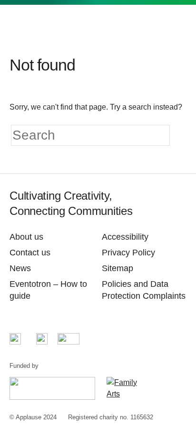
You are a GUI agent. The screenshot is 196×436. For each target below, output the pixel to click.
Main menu (178, 24)
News (20, 268)
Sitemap (117, 268)
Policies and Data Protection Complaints (144, 290)
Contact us (30, 252)
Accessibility (125, 237)
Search (157, 24)
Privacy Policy (128, 252)
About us (26, 237)
